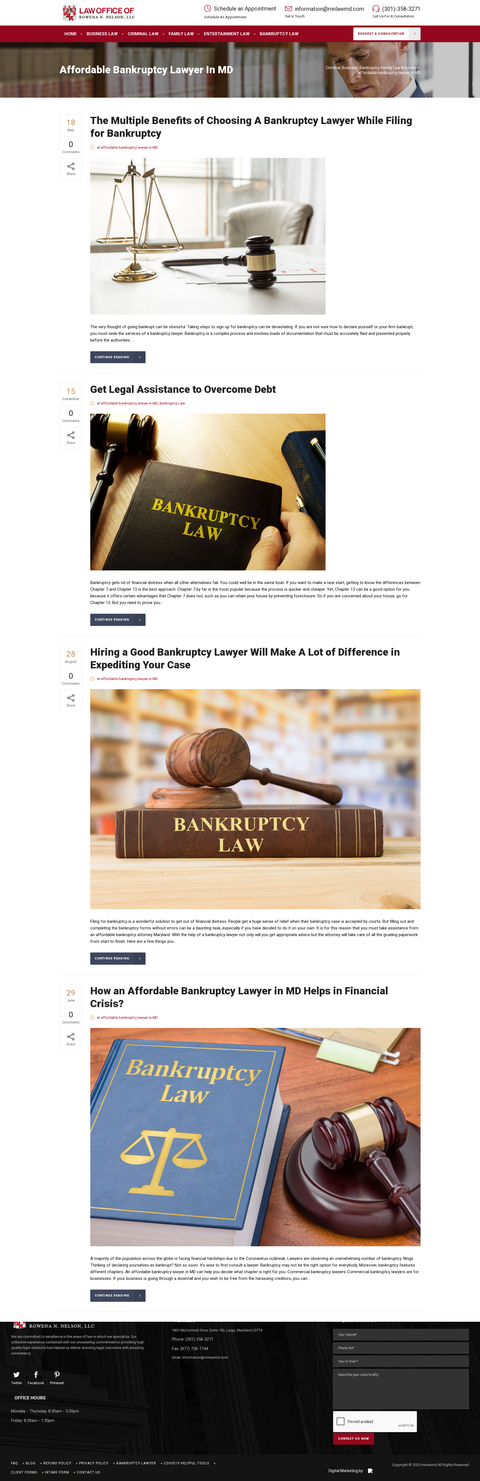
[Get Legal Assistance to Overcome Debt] (208, 492)
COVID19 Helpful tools (186, 1463)
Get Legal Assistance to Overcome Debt (183, 389)
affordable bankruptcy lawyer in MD (129, 147)
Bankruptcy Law (172, 403)
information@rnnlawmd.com (205, 1357)
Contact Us (88, 1472)
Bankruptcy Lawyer (136, 1463)
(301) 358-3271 (199, 1339)
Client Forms (24, 1472)
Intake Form (57, 1472)
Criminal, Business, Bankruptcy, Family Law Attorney (371, 68)
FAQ (14, 1463)
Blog (31, 1463)
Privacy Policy (94, 1463)
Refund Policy (57, 1463)
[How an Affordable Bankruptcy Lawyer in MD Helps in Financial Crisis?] (255, 1137)
